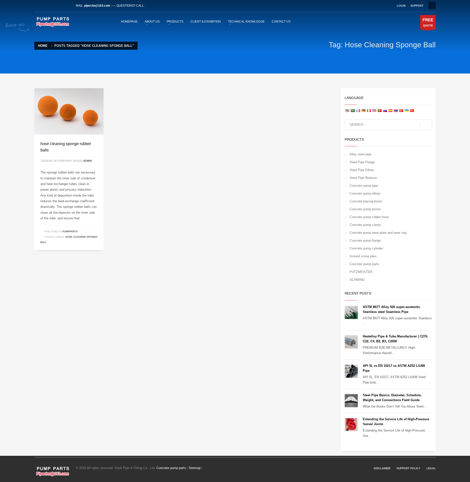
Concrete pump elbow (365, 193)
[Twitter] (45, 5)
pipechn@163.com (97, 5)
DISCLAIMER (382, 468)
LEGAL (431, 468)
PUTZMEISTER (361, 272)
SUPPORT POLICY (408, 468)
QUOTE (428, 22)
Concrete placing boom (366, 201)
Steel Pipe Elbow (362, 170)
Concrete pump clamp (365, 225)
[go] (426, 125)
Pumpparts (70, 231)
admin (87, 160)
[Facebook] (38, 5)
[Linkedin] (52, 5)
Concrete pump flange (365, 240)
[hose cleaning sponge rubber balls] (69, 111)
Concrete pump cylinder (366, 248)
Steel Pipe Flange (362, 162)
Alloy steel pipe (360, 154)
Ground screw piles (363, 256)
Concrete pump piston (365, 209)
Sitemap (194, 468)
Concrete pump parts (364, 264)
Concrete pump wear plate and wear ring (378, 233)
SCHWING (357, 280)
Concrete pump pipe (364, 185)
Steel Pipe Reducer (363, 178)
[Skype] (67, 5)
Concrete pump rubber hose (369, 217)
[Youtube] (60, 5)
